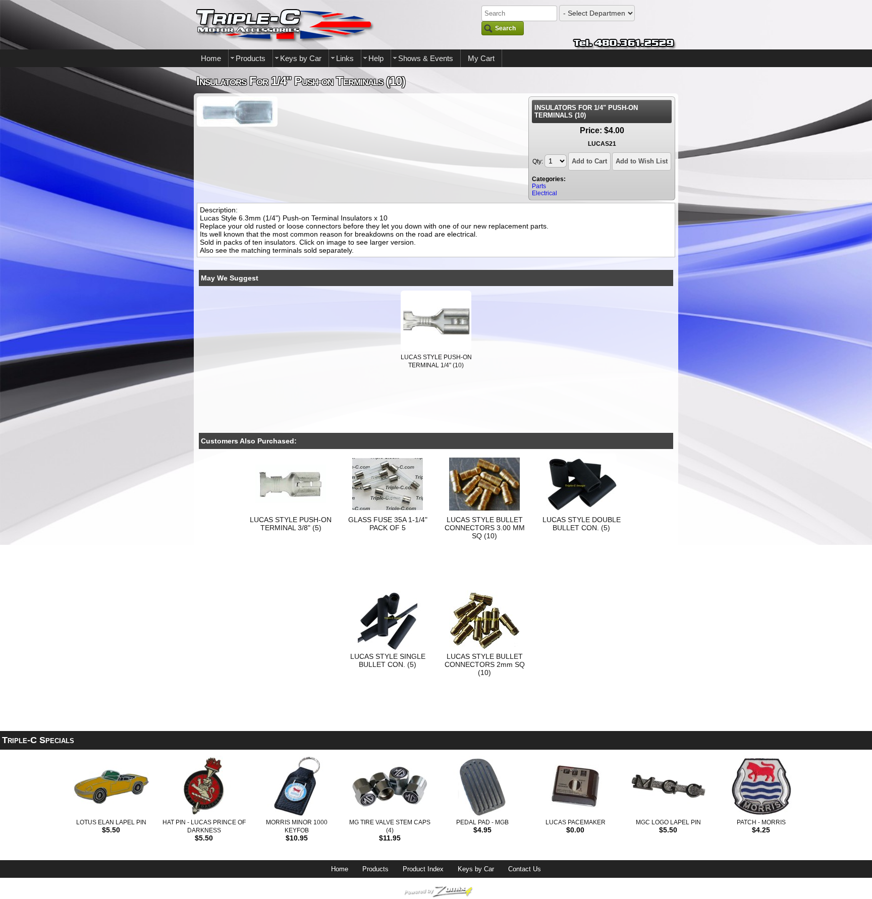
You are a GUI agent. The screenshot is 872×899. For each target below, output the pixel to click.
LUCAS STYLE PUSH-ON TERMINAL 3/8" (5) (291, 524)
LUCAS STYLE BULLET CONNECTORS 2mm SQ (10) (485, 664)
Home (211, 58)
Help (376, 58)
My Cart (481, 58)
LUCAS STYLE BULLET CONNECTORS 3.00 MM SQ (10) (485, 528)
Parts (539, 186)
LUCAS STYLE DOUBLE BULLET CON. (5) (581, 524)
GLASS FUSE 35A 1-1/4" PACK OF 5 (387, 524)
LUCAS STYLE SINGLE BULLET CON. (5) (387, 660)
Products (250, 58)
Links (345, 58)
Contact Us (524, 869)
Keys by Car (300, 58)
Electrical (544, 193)
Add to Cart (589, 161)
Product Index (423, 869)
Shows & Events (425, 58)
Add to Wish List (642, 161)
